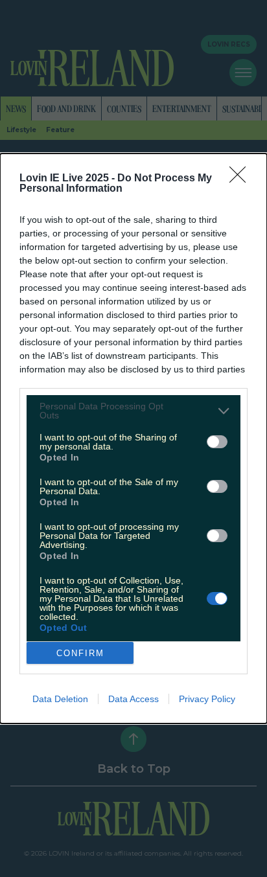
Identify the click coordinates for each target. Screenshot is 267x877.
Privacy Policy (207, 699)
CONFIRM (80, 653)
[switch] (217, 441)
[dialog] (133, 438)
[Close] (241, 178)
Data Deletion (60, 699)
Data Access (133, 699)
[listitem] (133, 411)
